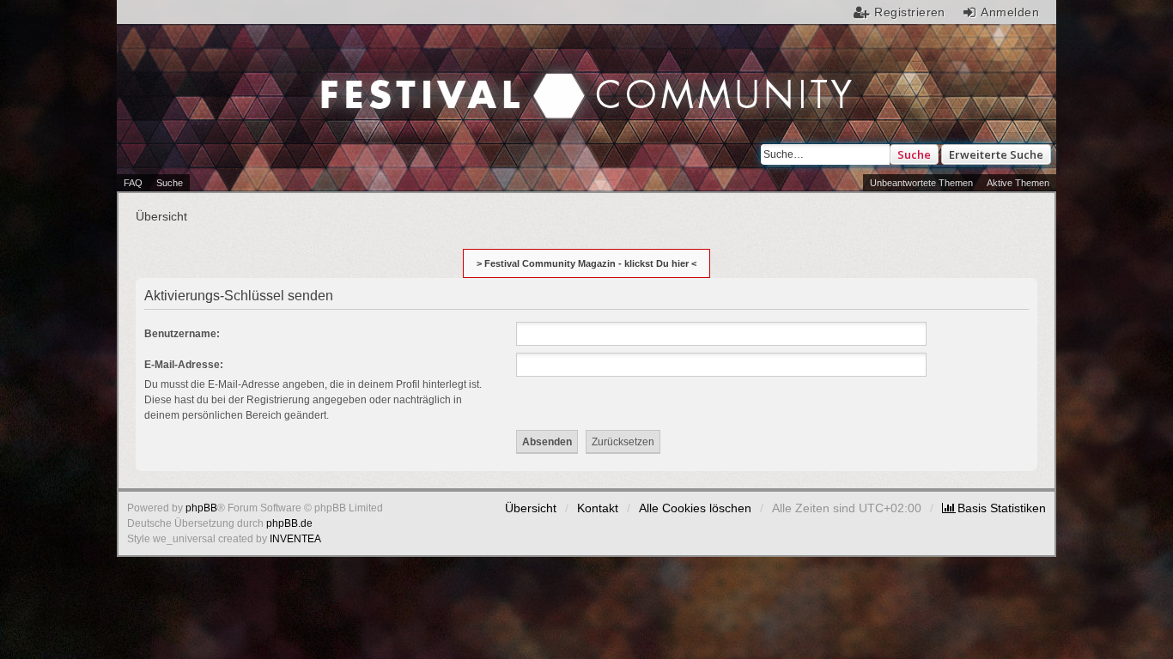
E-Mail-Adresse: (183, 365)
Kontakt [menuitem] (597, 508)
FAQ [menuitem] (133, 183)
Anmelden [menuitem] (1010, 12)
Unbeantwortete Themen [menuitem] (921, 183)
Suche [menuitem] (169, 183)
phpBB (201, 508)
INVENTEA (295, 539)
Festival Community (441, 78)
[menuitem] (994, 508)
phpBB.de (289, 523)
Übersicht (530, 508)
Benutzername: (182, 334)
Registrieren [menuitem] (909, 12)
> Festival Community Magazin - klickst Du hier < (586, 263)
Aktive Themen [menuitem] (1018, 183)
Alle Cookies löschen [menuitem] (695, 508)
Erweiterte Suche (996, 154)
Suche (914, 154)
